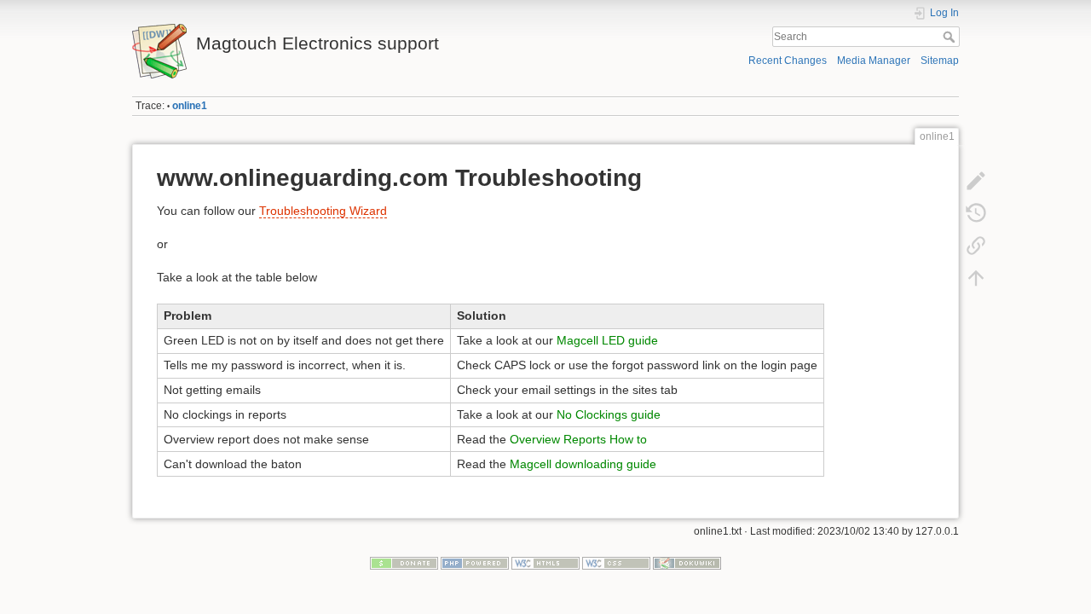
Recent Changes (787, 61)
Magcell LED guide (607, 340)
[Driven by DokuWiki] (687, 563)
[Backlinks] (976, 245)
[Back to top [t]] (976, 278)
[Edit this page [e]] (976, 181)
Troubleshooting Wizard (323, 210)
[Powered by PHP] (475, 563)
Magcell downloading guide (583, 464)
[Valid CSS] (616, 563)
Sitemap (940, 61)
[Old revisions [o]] (976, 213)
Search (951, 37)
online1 (189, 106)
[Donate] (404, 563)
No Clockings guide (609, 414)
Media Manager (873, 61)
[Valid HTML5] (545, 563)
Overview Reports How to (578, 439)
